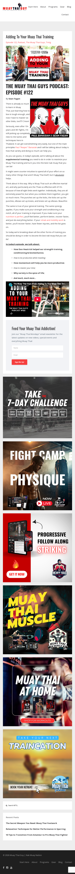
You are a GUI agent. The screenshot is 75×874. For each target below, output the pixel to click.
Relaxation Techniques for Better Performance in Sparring (36, 829)
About (43, 6)
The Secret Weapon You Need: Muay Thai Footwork (31, 823)
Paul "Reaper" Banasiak (26, 147)
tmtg (48, 42)
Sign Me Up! (19, 362)
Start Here (33, 6)
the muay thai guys (35, 42)
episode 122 (11, 42)
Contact (65, 14)
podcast (21, 42)
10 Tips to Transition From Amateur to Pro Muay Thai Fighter (37, 835)
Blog (69, 6)
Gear (62, 6)
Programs (53, 6)
